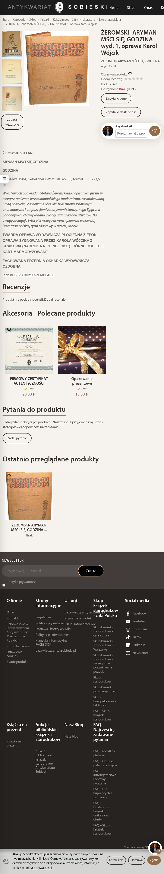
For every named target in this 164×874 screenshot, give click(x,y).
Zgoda (154, 860)
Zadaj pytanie (17, 438)
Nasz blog (71, 736)
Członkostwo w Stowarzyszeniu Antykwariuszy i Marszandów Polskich (18, 632)
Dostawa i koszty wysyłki (53, 629)
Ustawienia (116, 860)
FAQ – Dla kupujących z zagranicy (102, 793)
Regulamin (43, 617)
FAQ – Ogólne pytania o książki (105, 763)
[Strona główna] (58, 7)
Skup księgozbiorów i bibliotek (104, 701)
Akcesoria (17, 313)
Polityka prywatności (22, 582)
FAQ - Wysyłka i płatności (104, 753)
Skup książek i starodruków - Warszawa (103, 645)
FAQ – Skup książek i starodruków (102, 715)
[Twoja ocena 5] (141, 79)
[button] (56, 68)
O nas (148, 7)
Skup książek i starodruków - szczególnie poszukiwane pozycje (103, 664)
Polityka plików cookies (52, 635)
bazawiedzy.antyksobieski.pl (55, 650)
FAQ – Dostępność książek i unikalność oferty (101, 812)
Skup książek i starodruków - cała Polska (103, 631)
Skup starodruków (102, 679)
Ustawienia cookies (14, 654)
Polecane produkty (66, 313)
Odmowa (137, 860)
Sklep (131, 7)
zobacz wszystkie (12, 122)
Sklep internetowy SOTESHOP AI (142, 847)
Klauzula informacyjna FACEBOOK (51, 642)
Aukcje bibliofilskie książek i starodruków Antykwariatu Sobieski (45, 762)
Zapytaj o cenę (116, 98)
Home (114, 7)
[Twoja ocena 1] (126, 79)
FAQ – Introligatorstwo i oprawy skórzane (104, 777)
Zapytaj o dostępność (121, 112)
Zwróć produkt (17, 662)
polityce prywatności (38, 868)
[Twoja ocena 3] (134, 79)
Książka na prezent (14, 743)
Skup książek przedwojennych (105, 689)
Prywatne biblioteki (78, 618)
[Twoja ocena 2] (130, 79)
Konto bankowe (18, 646)
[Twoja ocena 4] (137, 79)
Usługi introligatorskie (80, 624)
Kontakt (12, 618)
